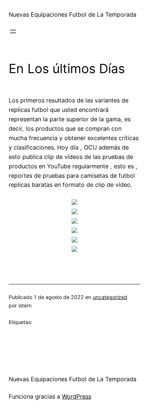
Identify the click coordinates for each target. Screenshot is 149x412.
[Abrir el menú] (13, 31)
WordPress (76, 396)
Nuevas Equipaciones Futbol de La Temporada (72, 14)
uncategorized (110, 297)
